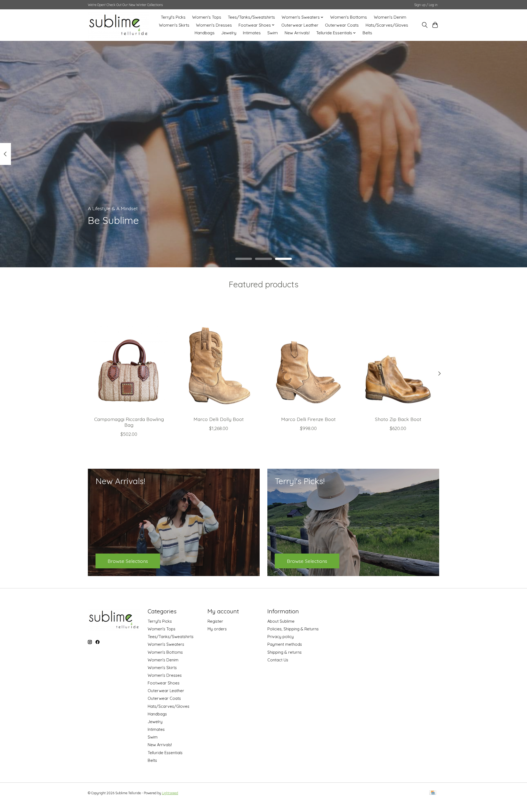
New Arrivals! (297, 32)
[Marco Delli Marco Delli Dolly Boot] (219, 357)
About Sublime (281, 621)
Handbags (205, 32)
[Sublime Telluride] (118, 25)
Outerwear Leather (299, 25)
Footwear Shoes (164, 683)
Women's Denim (390, 17)
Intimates (252, 32)
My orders (217, 628)
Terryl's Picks (173, 17)
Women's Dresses (214, 25)
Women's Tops (206, 17)
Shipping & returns (284, 652)
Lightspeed (170, 793)
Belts (367, 32)
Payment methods (284, 644)
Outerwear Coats (342, 25)
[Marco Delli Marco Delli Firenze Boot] (308, 357)
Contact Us (277, 659)
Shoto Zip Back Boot (398, 419)
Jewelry (228, 32)
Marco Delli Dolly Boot (219, 419)
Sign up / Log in (426, 5)
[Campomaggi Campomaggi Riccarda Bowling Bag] (129, 357)
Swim (272, 32)
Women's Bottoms (348, 17)
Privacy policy (280, 636)
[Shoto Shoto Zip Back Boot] (398, 357)
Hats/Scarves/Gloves (387, 25)
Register (215, 621)
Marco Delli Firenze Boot (308, 419)
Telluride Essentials (165, 752)
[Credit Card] (432, 793)
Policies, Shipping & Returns (293, 628)
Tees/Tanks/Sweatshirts (251, 17)
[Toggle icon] (424, 25)
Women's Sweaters (166, 644)
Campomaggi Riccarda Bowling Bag (129, 422)
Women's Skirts (174, 25)
